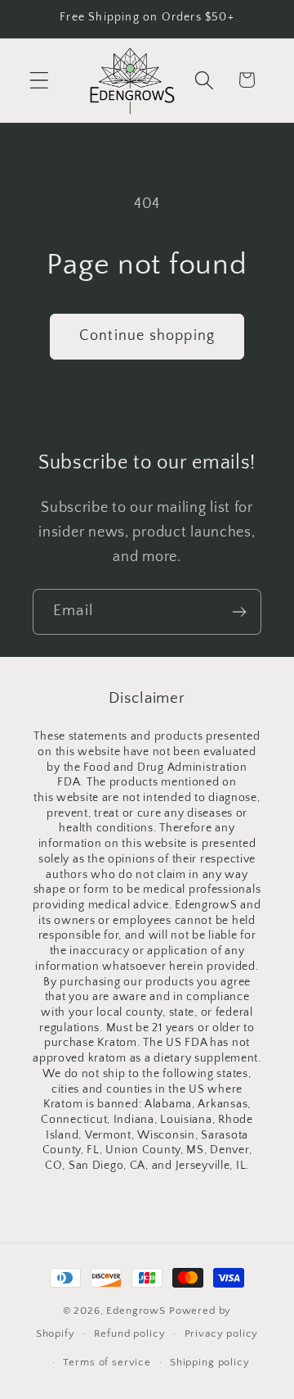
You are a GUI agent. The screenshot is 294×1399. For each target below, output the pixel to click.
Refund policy (130, 1333)
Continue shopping (147, 336)
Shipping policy (210, 1362)
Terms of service (106, 1362)
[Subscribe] (239, 612)
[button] (39, 80)
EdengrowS (136, 1310)
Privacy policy (222, 1333)
